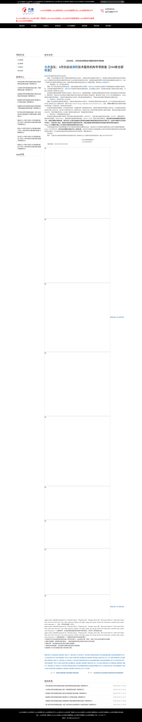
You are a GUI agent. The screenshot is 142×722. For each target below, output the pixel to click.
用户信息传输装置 (58, 657)
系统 (86, 80)
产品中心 (46, 25)
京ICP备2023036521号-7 (73, 718)
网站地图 (121, 712)
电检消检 (73, 655)
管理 (67, 84)
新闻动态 (58, 25)
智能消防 (55, 655)
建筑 (105, 80)
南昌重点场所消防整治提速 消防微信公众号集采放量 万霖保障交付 (65, 697)
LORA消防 (110, 657)
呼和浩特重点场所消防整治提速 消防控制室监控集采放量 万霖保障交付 (66, 686)
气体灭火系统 (68, 657)
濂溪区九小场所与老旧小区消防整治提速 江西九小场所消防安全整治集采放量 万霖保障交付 (29, 122)
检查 (47, 70)
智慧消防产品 (114, 317)
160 (50, 125)
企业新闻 (20, 63)
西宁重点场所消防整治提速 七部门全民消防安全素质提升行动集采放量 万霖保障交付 (70, 704)
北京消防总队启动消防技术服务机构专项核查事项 (108, 673)
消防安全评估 (92, 86)
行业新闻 (20, 60)
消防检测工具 (103, 657)
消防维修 (89, 657)
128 (49, 129)
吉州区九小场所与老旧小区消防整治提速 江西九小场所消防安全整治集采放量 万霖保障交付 (29, 138)
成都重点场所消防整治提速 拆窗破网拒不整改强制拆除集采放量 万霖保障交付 (68, 701)
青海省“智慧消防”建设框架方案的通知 (67, 673)
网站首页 (22, 25)
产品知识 (20, 67)
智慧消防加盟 (95, 655)
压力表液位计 (80, 655)
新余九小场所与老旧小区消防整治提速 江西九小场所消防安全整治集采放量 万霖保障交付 (29, 130)
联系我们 (108, 25)
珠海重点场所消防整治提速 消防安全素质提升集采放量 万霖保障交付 (66, 693)
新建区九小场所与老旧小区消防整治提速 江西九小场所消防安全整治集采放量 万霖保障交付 (29, 146)
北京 (47, 67)
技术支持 (20, 70)
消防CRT (67, 655)
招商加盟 (84, 25)
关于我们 (34, 25)
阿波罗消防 (76, 657)
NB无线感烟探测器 (104, 655)
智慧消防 (121, 317)
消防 (75, 67)
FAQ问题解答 (71, 25)
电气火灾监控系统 (116, 660)
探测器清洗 (83, 657)
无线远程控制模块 (116, 655)
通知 (105, 82)
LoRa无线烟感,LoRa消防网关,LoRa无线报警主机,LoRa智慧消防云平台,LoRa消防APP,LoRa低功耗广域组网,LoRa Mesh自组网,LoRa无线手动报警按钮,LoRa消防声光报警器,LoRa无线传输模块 (68, 712)
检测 (102, 80)
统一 (107, 101)
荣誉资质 (96, 25)
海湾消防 (87, 655)
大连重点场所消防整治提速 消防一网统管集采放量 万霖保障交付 (64, 689)
